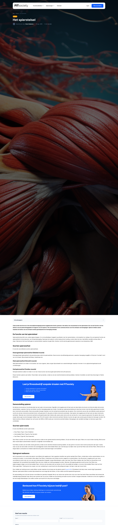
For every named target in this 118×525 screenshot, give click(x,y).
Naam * (16, 518)
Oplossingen (49, 5)
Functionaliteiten (37, 5)
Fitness (17, 13)
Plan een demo (97, 5)
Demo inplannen (28, 496)
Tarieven (59, 5)
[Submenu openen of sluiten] (42, 5)
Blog (14, 13)
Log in (87, 5)
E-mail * (66, 518)
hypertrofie (68, 469)
